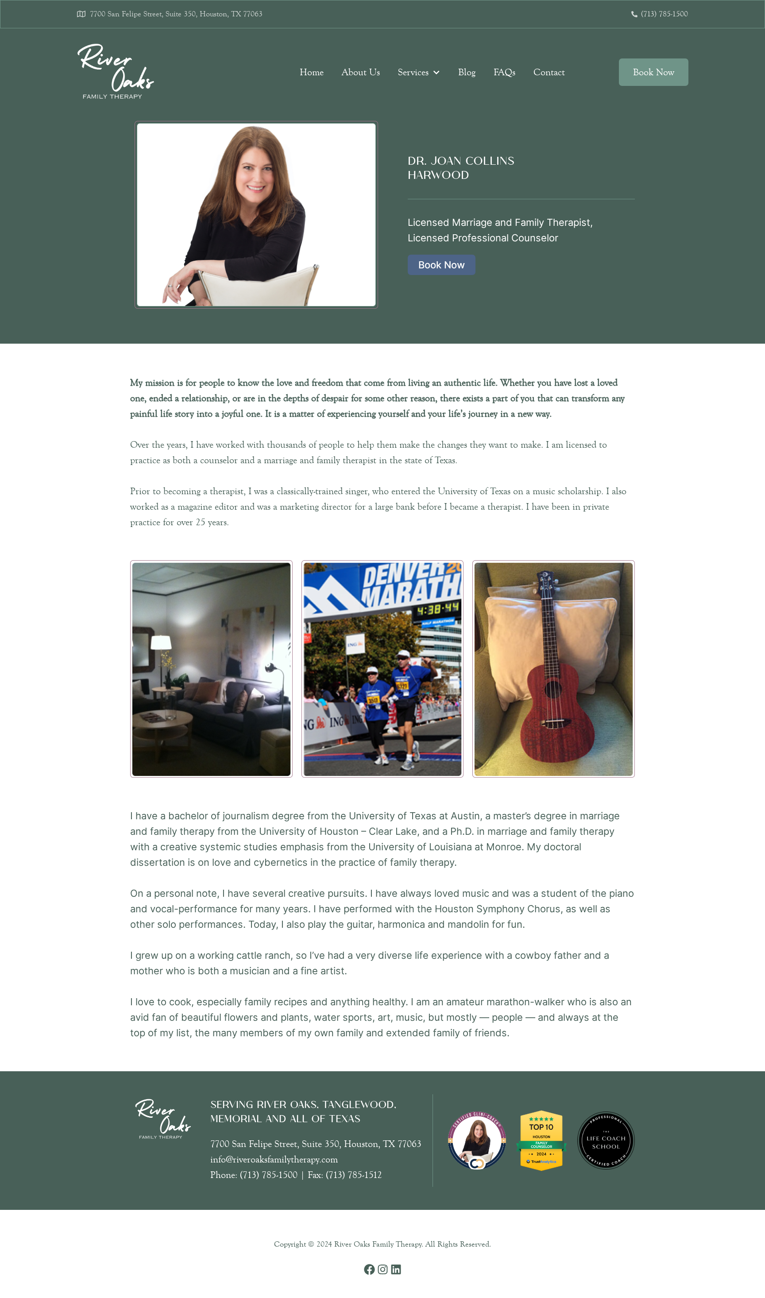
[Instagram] (382, 1269)
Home (312, 71)
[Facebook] (369, 1269)
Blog (466, 71)
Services (413, 71)
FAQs (504, 71)
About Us (361, 71)
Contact (549, 71)
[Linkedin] (396, 1269)
